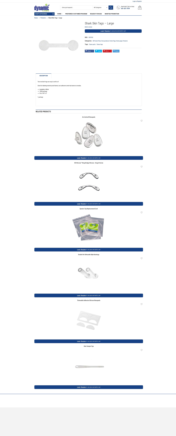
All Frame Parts (97, 41)
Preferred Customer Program (70, 422)
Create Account (93, 414)
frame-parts (93, 44)
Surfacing (37, 419)
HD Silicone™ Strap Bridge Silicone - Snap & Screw (88, 163)
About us (64, 414)
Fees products (105, 41)
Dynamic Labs (93, 426)
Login (134, 1)
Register (139, 1)
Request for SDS (66, 419)
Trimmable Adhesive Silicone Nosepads (88, 300)
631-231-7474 (125, 8)
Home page (119, 41)
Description (44, 75)
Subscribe (137, 414)
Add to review (88, 27)
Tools (35, 417)
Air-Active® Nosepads (88, 117)
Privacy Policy (66, 417)
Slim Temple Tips (89, 346)
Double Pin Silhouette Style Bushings (88, 254)
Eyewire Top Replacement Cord (89, 209)
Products (125, 41)
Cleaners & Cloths (39, 414)
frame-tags (100, 44)
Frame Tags (113, 41)
